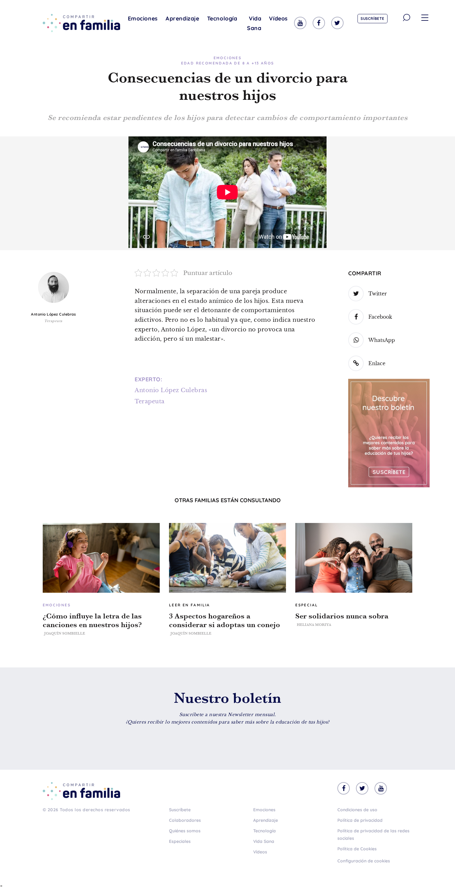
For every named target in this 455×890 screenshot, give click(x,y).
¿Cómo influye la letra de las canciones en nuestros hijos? (92, 620)
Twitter (377, 293)
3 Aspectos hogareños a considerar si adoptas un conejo (224, 620)
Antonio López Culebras (53, 314)
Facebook (380, 317)
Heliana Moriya (314, 624)
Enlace (376, 363)
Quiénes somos (185, 831)
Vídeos (278, 18)
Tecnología (222, 18)
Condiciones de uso (357, 810)
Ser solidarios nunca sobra (341, 616)
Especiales (180, 841)
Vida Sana (254, 23)
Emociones (143, 18)
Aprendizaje (182, 18)
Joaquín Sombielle (64, 633)
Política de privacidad (360, 820)
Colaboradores (185, 820)
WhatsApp (381, 340)
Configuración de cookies (363, 861)
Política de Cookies (357, 849)
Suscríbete (372, 18)
